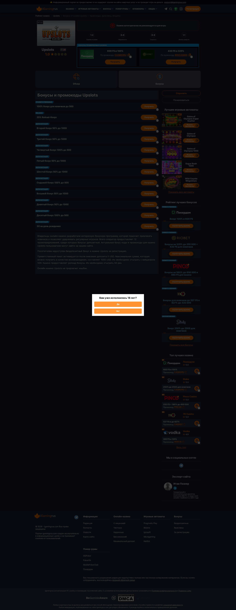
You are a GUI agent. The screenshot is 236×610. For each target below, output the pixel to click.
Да (118, 304)
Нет (118, 311)
